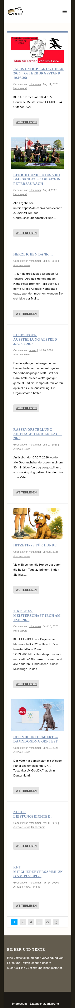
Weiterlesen (26, 122)
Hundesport (20, 88)
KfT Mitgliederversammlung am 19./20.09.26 (38, 872)
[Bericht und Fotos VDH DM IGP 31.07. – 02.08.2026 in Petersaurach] (37, 153)
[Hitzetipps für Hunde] (37, 523)
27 (47, 922)
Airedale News (21, 265)
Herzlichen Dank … (33, 254)
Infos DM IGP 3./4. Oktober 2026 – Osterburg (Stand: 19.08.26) (38, 73)
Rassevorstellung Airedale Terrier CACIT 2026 (37, 434)
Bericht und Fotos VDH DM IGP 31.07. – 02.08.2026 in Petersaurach (37, 179)
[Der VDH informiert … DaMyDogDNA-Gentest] (37, 715)
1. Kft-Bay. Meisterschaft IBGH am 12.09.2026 (37, 615)
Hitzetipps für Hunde (35, 545)
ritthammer (35, 84)
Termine (35, 886)
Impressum (19, 1003)
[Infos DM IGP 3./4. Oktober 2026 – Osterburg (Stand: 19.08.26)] (37, 50)
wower (32, 350)
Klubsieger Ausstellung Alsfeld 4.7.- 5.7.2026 (35, 339)
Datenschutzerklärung (44, 1003)
